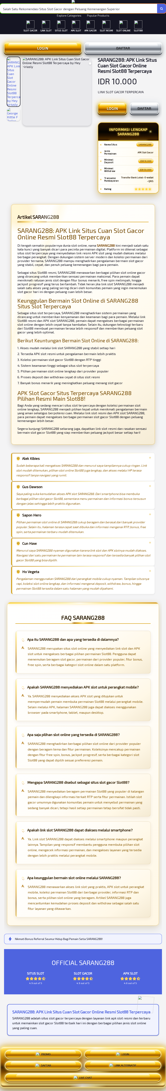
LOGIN (42, 48)
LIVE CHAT (85, 1077)
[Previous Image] (25, 92)
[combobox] (78, 8)
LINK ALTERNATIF (125, 1065)
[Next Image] (88, 92)
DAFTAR (123, 48)
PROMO (46, 1054)
